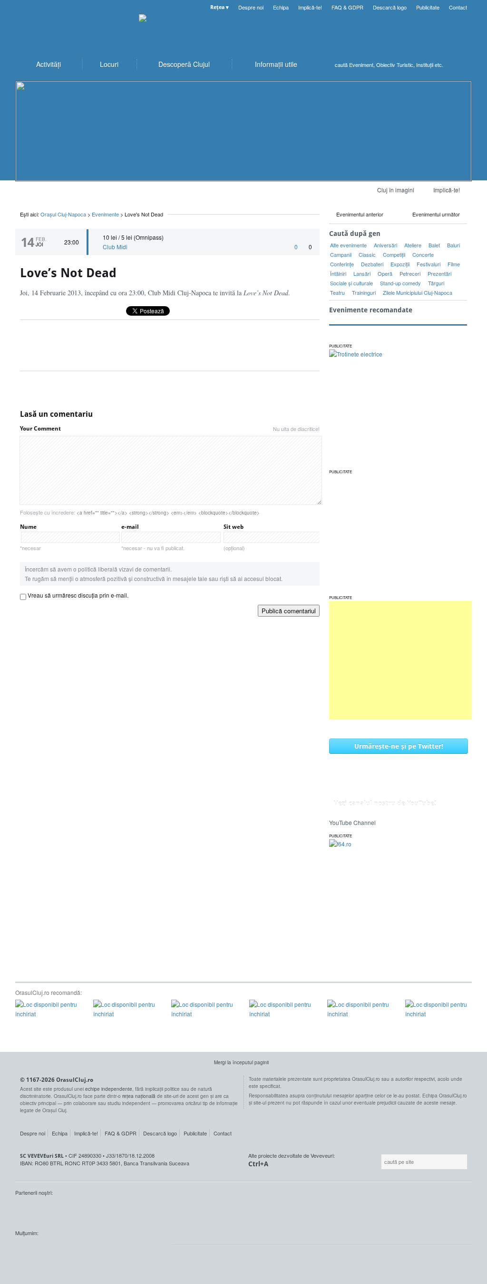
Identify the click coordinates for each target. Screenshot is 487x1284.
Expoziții (399, 264)
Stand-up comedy (400, 283)
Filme (454, 264)
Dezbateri (372, 264)
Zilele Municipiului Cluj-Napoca (417, 292)
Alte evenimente (348, 245)
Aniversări (385, 245)
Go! (462, 64)
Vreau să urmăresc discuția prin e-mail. (78, 595)
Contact (458, 7)
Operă (385, 273)
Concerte (423, 254)
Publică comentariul (289, 610)
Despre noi (250, 7)
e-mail (153, 537)
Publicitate (427, 7)
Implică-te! (310, 7)
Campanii (340, 254)
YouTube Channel (352, 822)
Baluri (453, 245)
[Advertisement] (400, 660)
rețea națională (139, 1096)
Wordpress (39, 1251)
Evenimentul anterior (359, 214)
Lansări (361, 273)
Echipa (281, 7)
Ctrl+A (258, 1164)
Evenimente (105, 214)
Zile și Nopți (62, 1210)
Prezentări (439, 273)
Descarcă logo (390, 7)
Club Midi (115, 247)
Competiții (394, 254)
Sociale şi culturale (351, 283)
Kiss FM (27, 1210)
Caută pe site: (380, 1161)
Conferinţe (342, 264)
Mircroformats (95, 1251)
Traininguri (364, 292)
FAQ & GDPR (347, 7)
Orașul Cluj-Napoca (72, 28)
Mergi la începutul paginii (241, 1062)
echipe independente (108, 1089)
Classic (367, 254)
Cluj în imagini (395, 190)
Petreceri (409, 273)
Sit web (234, 537)
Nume (30, 537)
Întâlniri (338, 273)
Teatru (337, 292)
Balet (434, 245)
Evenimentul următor (436, 214)
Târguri (436, 283)
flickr (145, 1251)
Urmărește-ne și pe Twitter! (398, 746)
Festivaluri (428, 264)
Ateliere (412, 245)
